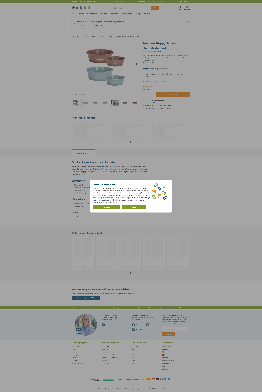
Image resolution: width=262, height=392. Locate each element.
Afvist (134, 207)
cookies (107, 200)
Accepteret (106, 207)
